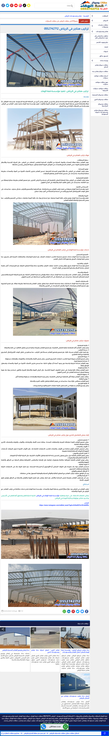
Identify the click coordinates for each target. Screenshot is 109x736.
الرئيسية (86, 16)
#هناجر (86, 503)
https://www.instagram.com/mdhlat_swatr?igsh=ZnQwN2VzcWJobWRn (64, 505)
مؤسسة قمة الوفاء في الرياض (48, 495)
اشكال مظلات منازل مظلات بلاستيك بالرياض (90, 733)
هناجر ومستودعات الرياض (73, 16)
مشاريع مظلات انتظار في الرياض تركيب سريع (31, 733)
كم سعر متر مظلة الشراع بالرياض (61, 733)
